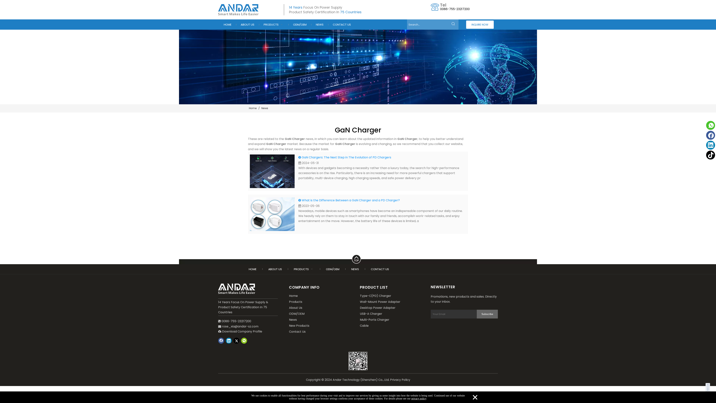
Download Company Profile (240, 331)
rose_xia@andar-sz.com (240, 326)
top (708, 387)
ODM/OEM (296, 314)
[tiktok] (710, 155)
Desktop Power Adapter (377, 308)
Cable (364, 326)
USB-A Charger (371, 314)
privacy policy (418, 398)
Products (295, 302)
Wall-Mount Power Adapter (380, 302)
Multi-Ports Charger (374, 320)
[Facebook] (710, 135)
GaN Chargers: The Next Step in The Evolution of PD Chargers (346, 157)
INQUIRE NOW (480, 24)
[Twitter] (236, 341)
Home (293, 296)
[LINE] (358, 258)
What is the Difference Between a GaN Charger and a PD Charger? (351, 200)
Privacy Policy (400, 380)
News (293, 320)
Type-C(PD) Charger (375, 296)
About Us (295, 308)
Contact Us (297, 331)
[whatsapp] (710, 125)
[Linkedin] (710, 145)
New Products (299, 326)
